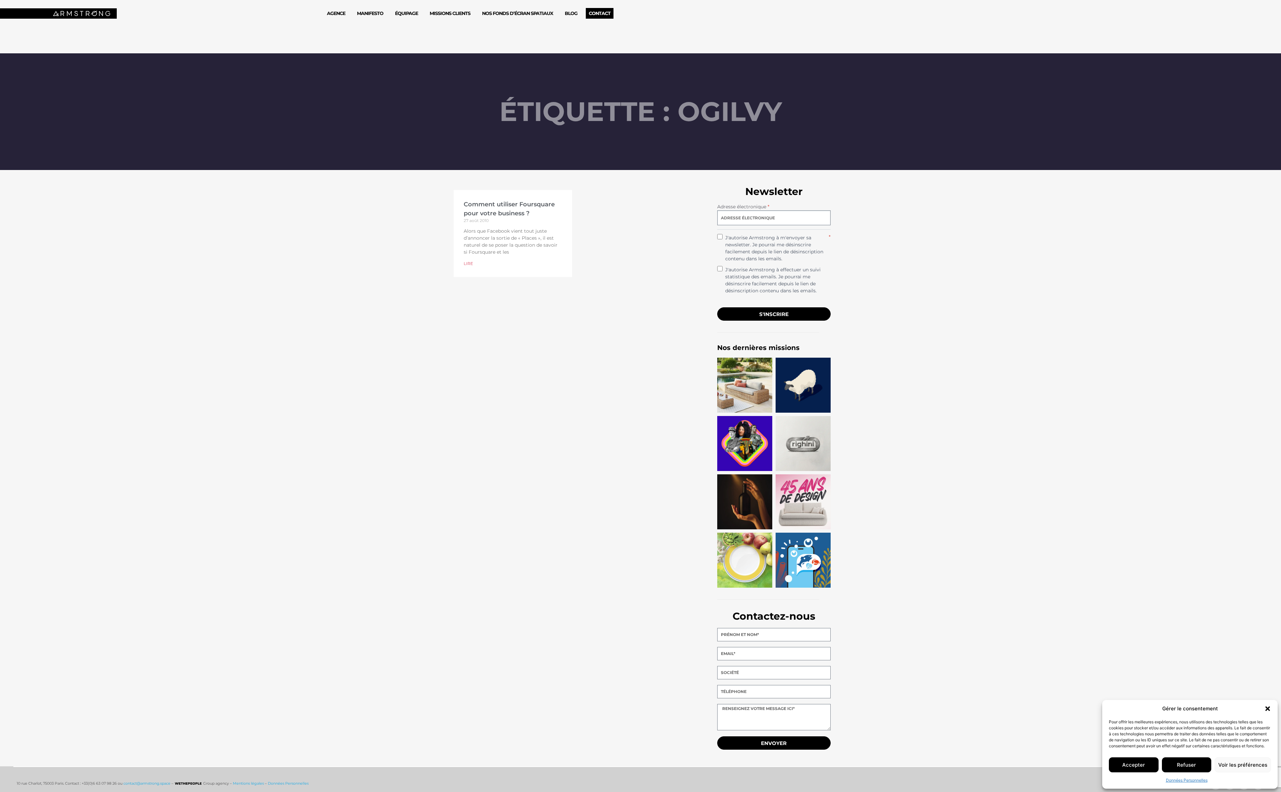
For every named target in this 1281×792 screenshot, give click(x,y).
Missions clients (450, 13)
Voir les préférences (1242, 765)
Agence (336, 13)
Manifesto (370, 13)
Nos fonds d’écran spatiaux (517, 13)
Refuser (1186, 765)
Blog (571, 13)
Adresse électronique (743, 207)
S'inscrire (774, 314)
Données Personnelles (1187, 780)
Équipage (406, 13)
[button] (1267, 708)
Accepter (1133, 765)
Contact (599, 13)
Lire (468, 263)
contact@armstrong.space (146, 783)
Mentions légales (248, 783)
